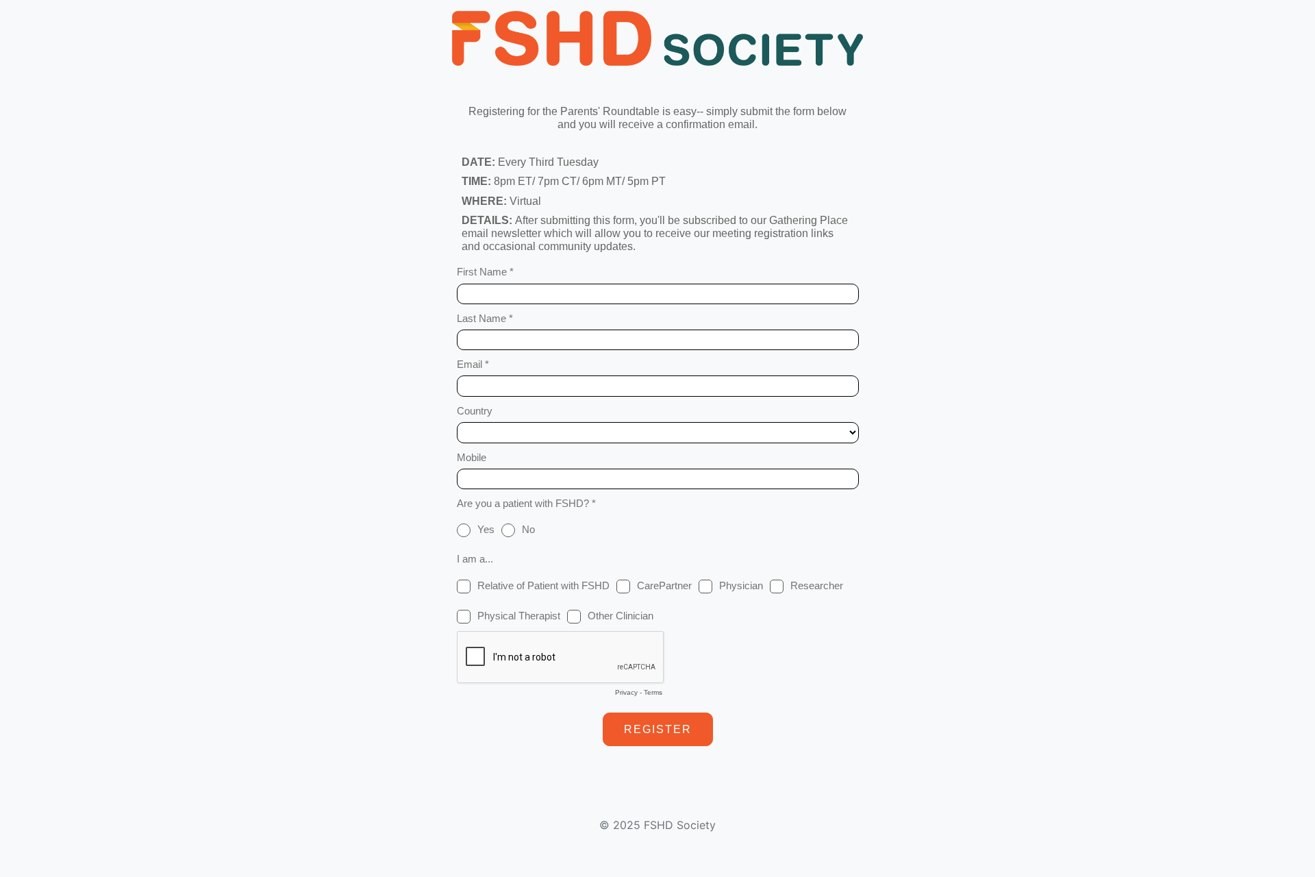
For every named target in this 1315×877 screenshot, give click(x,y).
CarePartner (664, 585)
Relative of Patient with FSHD (543, 585)
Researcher (816, 585)
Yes (485, 529)
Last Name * (485, 318)
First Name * (485, 271)
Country (474, 411)
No (528, 529)
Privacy (626, 692)
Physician (741, 585)
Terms (653, 692)
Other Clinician (620, 615)
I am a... (475, 559)
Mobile (471, 457)
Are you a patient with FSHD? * (526, 503)
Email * (473, 364)
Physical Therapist (518, 615)
